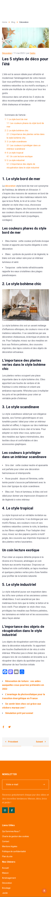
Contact (5, 841)
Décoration (7, 53)
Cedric (32, 53)
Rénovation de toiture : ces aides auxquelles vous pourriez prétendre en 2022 (23, 685)
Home (4, 22)
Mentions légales (9, 846)
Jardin (5, 893)
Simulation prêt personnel (19, 713)
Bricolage (6, 888)
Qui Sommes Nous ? (11, 831)
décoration (10, 186)
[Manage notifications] (44, 890)
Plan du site (7, 856)
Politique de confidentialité (14, 851)
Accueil (5, 868)
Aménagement (9, 878)
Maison (5, 873)
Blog (13, 22)
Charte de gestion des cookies (15, 836)
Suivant (39, 742)
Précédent (13, 742)
